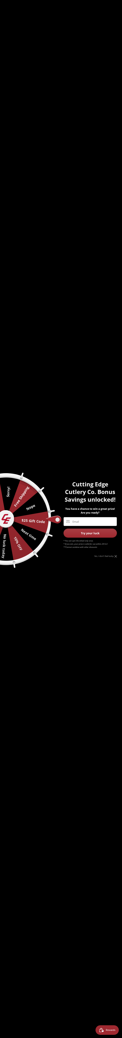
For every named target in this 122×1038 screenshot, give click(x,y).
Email (75, 521)
